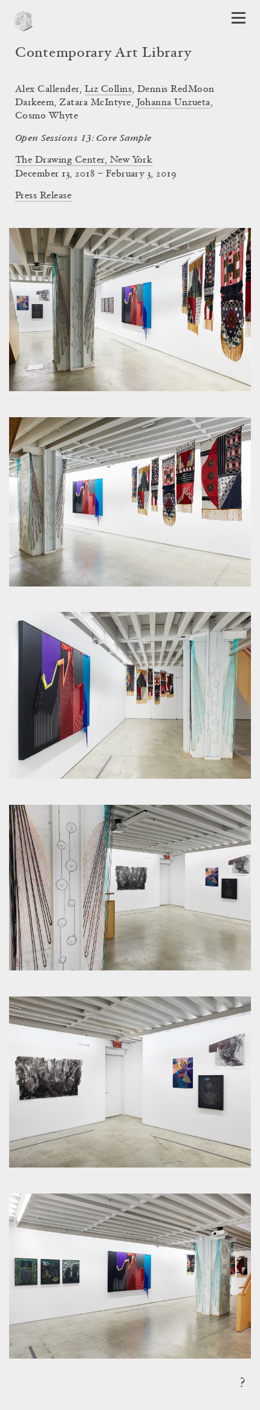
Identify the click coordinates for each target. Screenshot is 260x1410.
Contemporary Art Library (103, 54)
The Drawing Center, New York (83, 160)
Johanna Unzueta (173, 103)
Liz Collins (108, 89)
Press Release (43, 196)
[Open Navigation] (239, 18)
